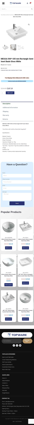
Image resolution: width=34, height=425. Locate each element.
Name (3, 173)
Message (4, 192)
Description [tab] (6, 103)
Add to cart (10, 93)
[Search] (32, 9)
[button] (28, 24)
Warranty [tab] (6, 115)
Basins (5, 14)
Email (3, 185)
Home (2, 14)
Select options (8, 284)
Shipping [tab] (5, 111)
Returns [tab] (5, 119)
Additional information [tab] (10, 107)
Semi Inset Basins (10, 14)
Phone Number (6, 179)
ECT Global (8, 65)
